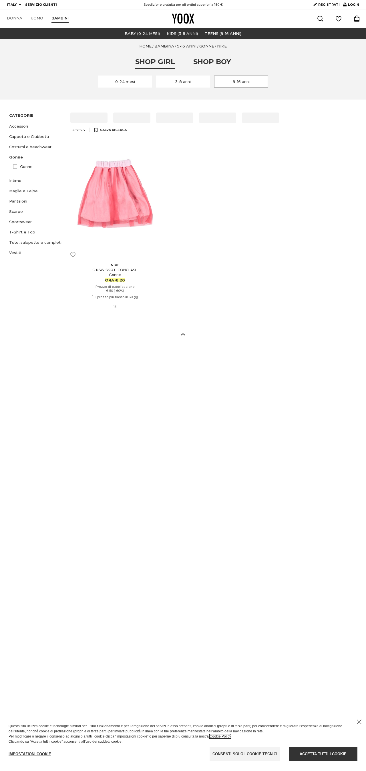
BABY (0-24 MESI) (142, 33)
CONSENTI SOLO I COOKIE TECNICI (244, 754)
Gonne (26, 166)
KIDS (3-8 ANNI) (182, 33)
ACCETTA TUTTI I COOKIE (323, 754)
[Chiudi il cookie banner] (359, 722)
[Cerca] (320, 18)
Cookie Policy (220, 736)
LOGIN (351, 6)
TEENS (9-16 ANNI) (223, 33)
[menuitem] (14, 18)
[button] (36, 126)
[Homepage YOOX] (183, 18)
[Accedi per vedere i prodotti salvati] (338, 18)
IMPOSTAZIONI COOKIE (30, 754)
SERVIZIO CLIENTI (41, 5)
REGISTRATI (329, 5)
